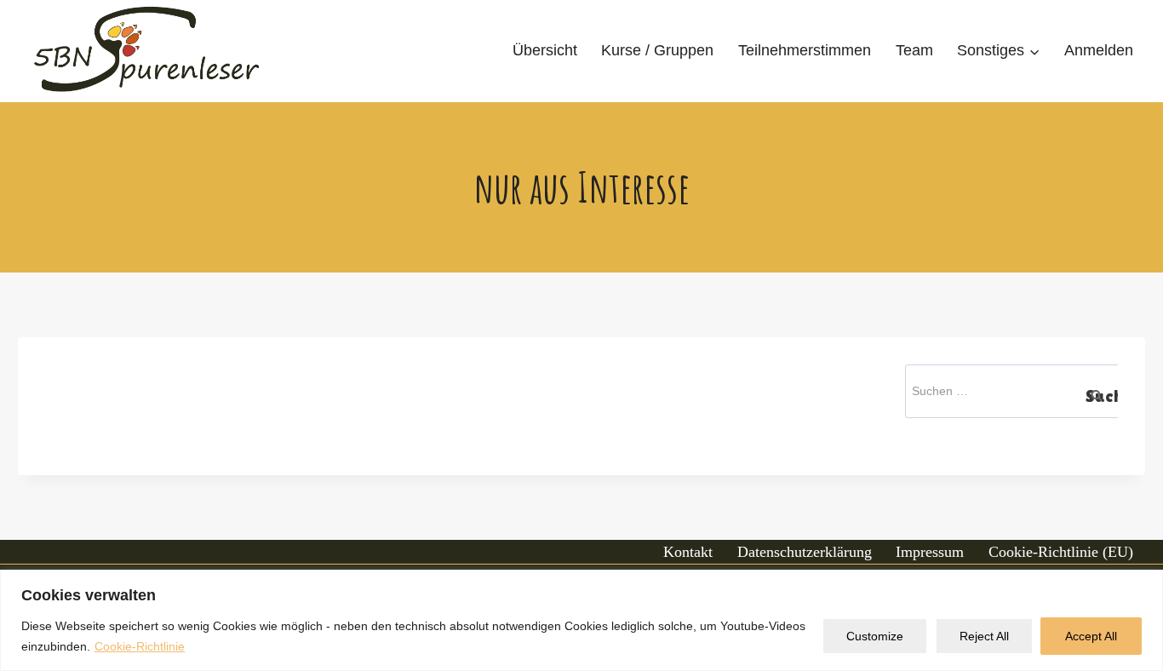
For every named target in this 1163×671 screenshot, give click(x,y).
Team (914, 50)
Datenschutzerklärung (804, 551)
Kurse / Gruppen (657, 50)
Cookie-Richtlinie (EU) (1060, 551)
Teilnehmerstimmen (804, 50)
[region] (581, 620)
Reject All (984, 636)
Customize (874, 636)
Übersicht (545, 50)
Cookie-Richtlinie (140, 646)
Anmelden (1098, 50)
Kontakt (688, 551)
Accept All (1091, 636)
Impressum (930, 551)
